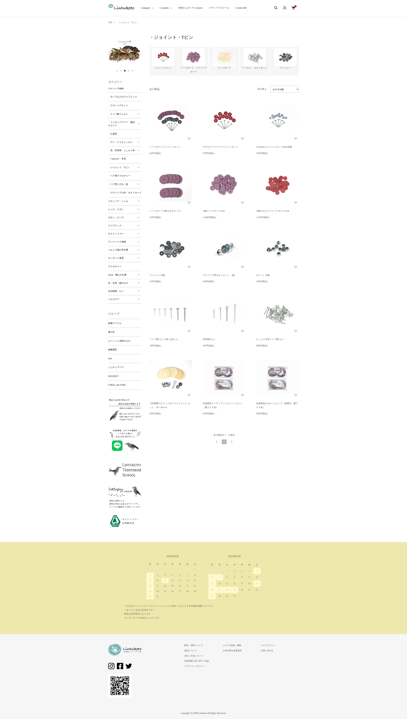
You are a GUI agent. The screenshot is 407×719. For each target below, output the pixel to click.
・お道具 (112, 134)
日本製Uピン (209, 339)
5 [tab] (132, 71)
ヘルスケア (113, 299)
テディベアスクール (219, 8)
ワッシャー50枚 (157, 275)
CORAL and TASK (117, 385)
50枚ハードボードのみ (214, 211)
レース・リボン (116, 209)
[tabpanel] (124, 51)
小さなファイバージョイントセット (220, 147)
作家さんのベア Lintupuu (190, 8)
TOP (110, 22)
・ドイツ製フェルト (118, 114)
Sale (110, 358)
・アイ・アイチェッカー (120, 142)
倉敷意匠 (112, 349)
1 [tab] (117, 71)
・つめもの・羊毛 (117, 159)
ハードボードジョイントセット (165, 147)
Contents (164, 8)
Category (145, 8)
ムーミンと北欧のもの (119, 341)
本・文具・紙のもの (118, 283)
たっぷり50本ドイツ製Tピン (270, 339)
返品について (190, 650)
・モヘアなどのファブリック (122, 97)
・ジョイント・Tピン (127, 22)
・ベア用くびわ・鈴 (118, 184)
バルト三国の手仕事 (118, 250)
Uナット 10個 (262, 275)
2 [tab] (121, 71)
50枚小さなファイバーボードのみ (273, 211)
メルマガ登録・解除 (232, 645)
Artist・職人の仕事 (117, 275)
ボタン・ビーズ (116, 217)
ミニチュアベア (116, 367)
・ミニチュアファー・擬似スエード (121, 124)
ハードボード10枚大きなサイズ (165, 211)
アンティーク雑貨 (117, 242)
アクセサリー (114, 266)
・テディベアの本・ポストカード (124, 192)
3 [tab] (125, 71)
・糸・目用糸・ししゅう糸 (121, 150)
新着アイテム (114, 323)
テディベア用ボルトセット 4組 (219, 275)
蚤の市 (111, 332)
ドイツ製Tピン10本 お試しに (163, 339)
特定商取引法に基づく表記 (196, 661)
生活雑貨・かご (116, 291)
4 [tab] (128, 71)
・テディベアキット (118, 105)
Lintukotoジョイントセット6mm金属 (274, 147)
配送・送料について (193, 645)
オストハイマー (116, 234)
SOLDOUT (113, 376)
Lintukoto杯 (241, 8)
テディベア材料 (116, 88)
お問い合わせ (267, 650)
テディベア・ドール (118, 201)
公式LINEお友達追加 (232, 650)
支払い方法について (193, 656)
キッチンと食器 (116, 258)
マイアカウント (268, 645)
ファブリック (114, 225)
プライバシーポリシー (194, 666)
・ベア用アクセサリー (119, 176)
